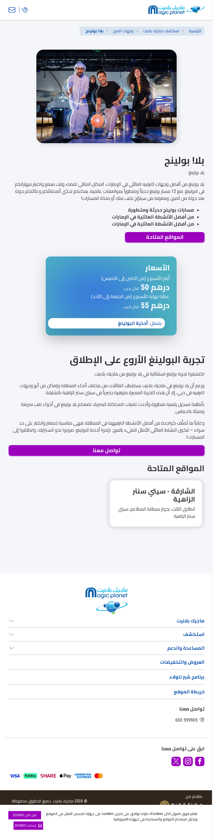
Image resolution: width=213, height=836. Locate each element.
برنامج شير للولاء (186, 677)
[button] (106, 509)
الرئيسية (195, 31)
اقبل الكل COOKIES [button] (25, 815)
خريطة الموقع (189, 691)
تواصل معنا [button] (106, 450)
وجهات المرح (123, 31)
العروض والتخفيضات (182, 662)
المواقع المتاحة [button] (164, 237)
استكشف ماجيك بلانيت (161, 31)
